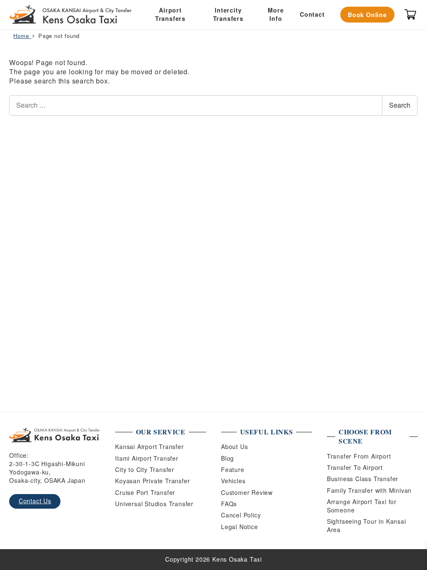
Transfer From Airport (359, 456)
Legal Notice (239, 526)
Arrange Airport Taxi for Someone (362, 505)
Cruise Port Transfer (145, 492)
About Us (234, 446)
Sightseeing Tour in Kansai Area (366, 525)
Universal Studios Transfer (154, 503)
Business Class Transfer (362, 478)
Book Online (367, 14)
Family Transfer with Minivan (369, 490)
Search (399, 105)
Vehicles (233, 481)
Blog (227, 458)
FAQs (229, 503)
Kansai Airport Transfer (149, 446)
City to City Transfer (144, 469)
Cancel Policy (241, 515)
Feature (232, 469)
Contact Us (35, 501)
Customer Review (247, 492)
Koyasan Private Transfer (152, 481)
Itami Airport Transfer (146, 458)
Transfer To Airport (355, 467)
